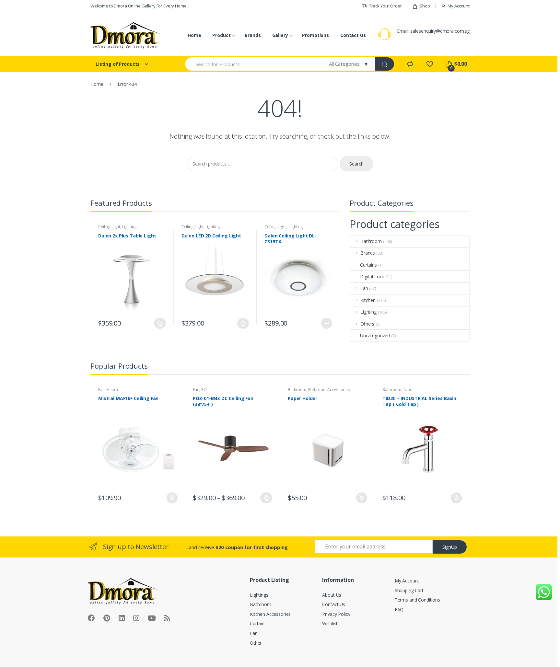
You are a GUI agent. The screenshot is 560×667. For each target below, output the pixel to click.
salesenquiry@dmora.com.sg (440, 31)
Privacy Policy (336, 614)
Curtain (257, 623)
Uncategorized (375, 335)
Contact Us (353, 35)
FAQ (399, 609)
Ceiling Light (109, 226)
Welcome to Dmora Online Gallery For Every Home (138, 6)
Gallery (280, 35)
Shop (425, 6)
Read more (326, 323)
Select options (160, 323)
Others (367, 324)
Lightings (259, 595)
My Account (459, 6)
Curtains (368, 265)
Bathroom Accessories (329, 389)
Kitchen (368, 300)
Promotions (315, 35)
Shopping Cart (409, 590)
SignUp (449, 547)
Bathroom (371, 241)
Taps (407, 389)
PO (204, 389)
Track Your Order (385, 6)
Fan (364, 288)
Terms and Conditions (417, 600)
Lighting (129, 226)
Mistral (112, 389)
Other (256, 643)
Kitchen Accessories (270, 614)
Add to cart (172, 497)
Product (221, 35)
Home (194, 35)
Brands (253, 35)
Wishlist (330, 623)
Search (356, 164)
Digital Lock (372, 276)
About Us (331, 595)
